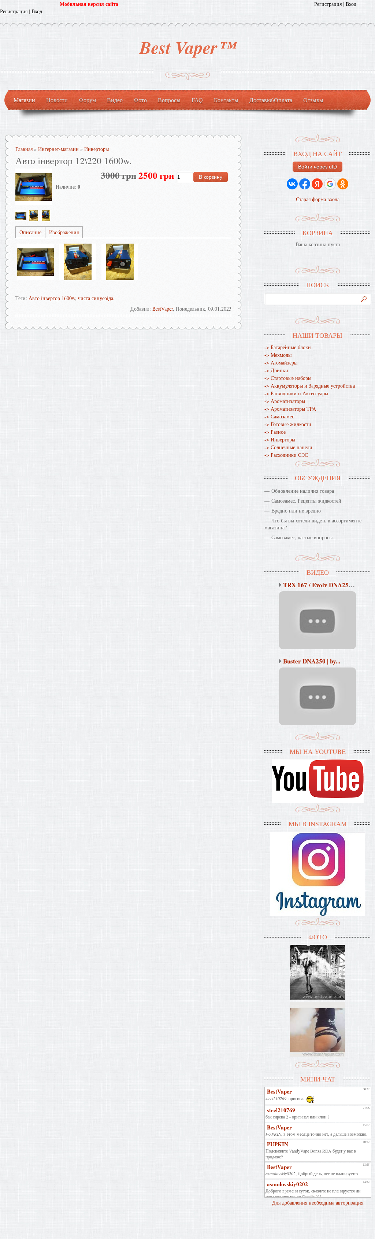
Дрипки (276, 370)
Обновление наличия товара (302, 490)
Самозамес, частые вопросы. (302, 537)
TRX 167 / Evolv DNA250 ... (320, 584)
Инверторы (279, 439)
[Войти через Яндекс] (317, 183)
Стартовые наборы (287, 377)
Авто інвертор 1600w (52, 298)
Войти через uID (317, 167)
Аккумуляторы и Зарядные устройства (309, 385)
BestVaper (162, 308)
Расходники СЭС (286, 454)
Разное (275, 431)
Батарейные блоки (287, 347)
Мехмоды (278, 354)
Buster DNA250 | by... (311, 661)
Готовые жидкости (287, 424)
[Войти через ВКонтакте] (292, 183)
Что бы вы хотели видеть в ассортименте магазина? (312, 524)
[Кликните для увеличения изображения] (33, 187)
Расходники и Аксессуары (296, 393)
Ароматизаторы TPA (290, 408)
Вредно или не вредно (296, 510)
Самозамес (279, 416)
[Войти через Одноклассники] (342, 183)
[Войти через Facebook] (304, 183)
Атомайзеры (280, 362)
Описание (30, 232)
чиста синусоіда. (96, 298)
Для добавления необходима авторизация (317, 1202)
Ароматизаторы (284, 400)
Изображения (64, 232)
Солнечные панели (288, 447)
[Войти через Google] (330, 184)
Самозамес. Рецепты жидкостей (306, 500)
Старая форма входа (317, 199)
